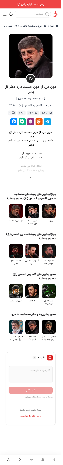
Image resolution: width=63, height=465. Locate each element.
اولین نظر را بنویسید (30, 416)
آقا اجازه (32, 300)
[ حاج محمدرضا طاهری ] (30, 98)
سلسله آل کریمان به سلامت (48, 302)
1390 (12, 105)
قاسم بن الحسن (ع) (30, 105)
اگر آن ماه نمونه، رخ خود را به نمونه (16, 338)
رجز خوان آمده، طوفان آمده (48, 262)
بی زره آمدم (48, 220)
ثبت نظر (30, 390)
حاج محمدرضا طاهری (31, 26)
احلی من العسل (16, 300)
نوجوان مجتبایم (16, 220)
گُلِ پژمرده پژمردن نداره (32, 262)
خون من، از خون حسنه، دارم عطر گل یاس (32, 222)
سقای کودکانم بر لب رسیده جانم (49, 338)
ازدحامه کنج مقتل (16, 262)
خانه (52, 26)
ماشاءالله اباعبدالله (32, 338)
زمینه (49, 105)
